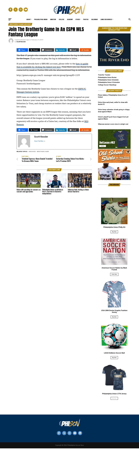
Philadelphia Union (40, 19)
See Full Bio (38, 141)
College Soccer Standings (107, 85)
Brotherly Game (43, 151)
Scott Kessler (21, 41)
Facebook (114, 185)
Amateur (53, 19)
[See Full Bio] (44, 141)
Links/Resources (106, 19)
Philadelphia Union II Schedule (109, 82)
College (61, 19)
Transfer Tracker (104, 75)
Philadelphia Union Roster (107, 77)
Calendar (94, 19)
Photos (85, 19)
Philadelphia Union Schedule (108, 80)
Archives (32, 151)
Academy (70, 19)
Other (78, 19)
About (28, 19)
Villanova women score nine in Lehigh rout (113, 124)
